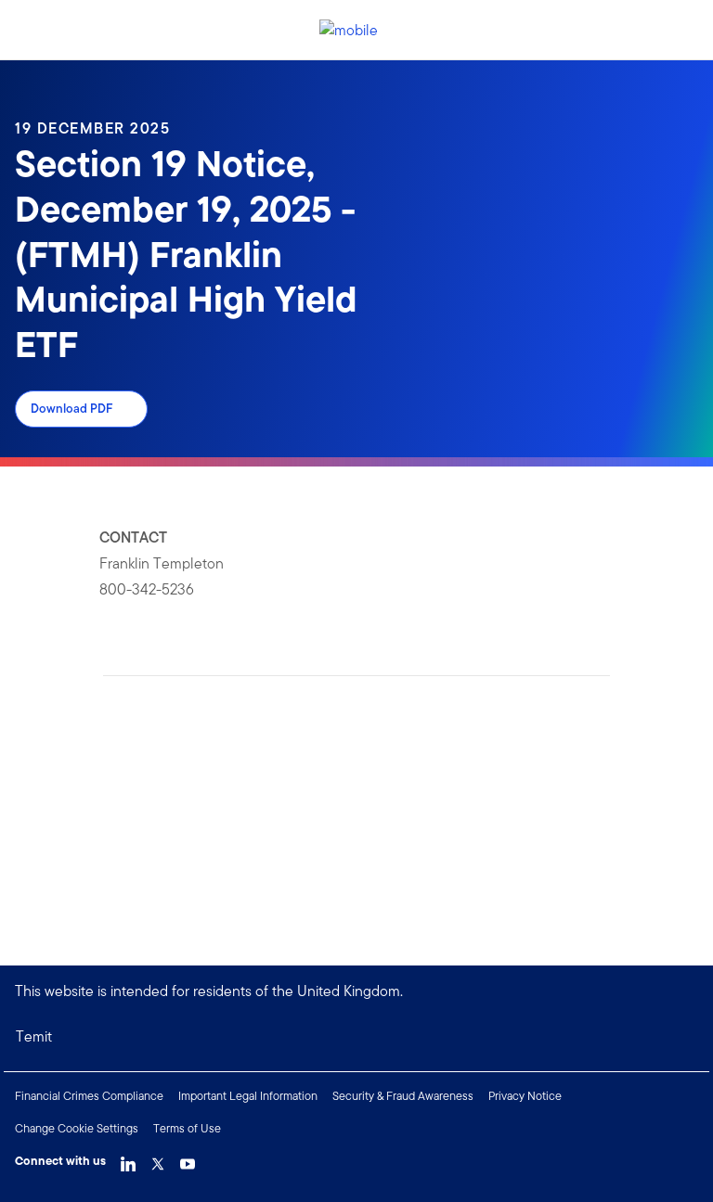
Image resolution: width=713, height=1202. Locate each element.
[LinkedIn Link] (128, 1159)
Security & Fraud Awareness (402, 1096)
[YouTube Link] (187, 1159)
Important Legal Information (248, 1096)
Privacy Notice (525, 1096)
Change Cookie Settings (76, 1128)
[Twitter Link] (158, 1159)
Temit (34, 1036)
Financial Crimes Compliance (89, 1096)
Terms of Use (187, 1128)
